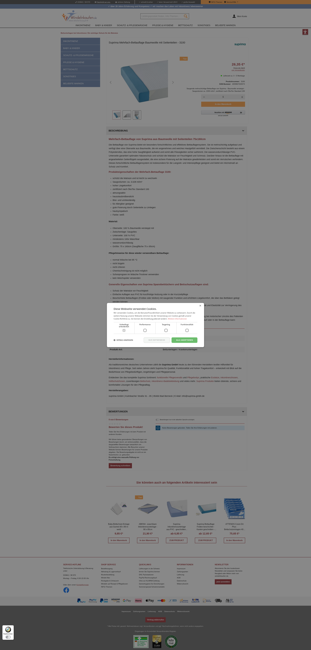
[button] (123, 340)
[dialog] (155, 325)
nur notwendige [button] (156, 340)
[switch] (8, 637)
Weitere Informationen (177, 319)
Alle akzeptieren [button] (184, 340)
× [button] (200, 306)
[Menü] (12, 626)
